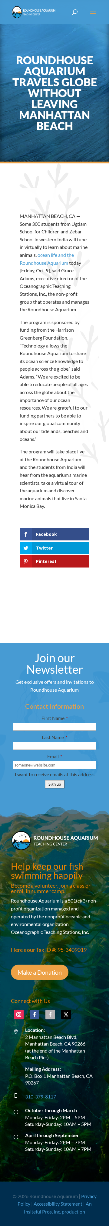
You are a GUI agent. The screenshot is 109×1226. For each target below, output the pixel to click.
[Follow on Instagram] (19, 1014)
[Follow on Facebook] (34, 1014)
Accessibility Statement (58, 1204)
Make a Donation (40, 972)
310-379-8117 (40, 1096)
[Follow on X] (66, 1014)
